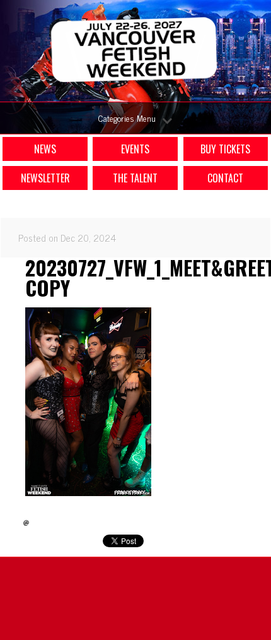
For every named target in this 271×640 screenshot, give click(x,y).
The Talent (135, 178)
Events (135, 149)
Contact (225, 178)
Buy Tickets (225, 149)
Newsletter (45, 178)
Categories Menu (127, 117)
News (45, 149)
